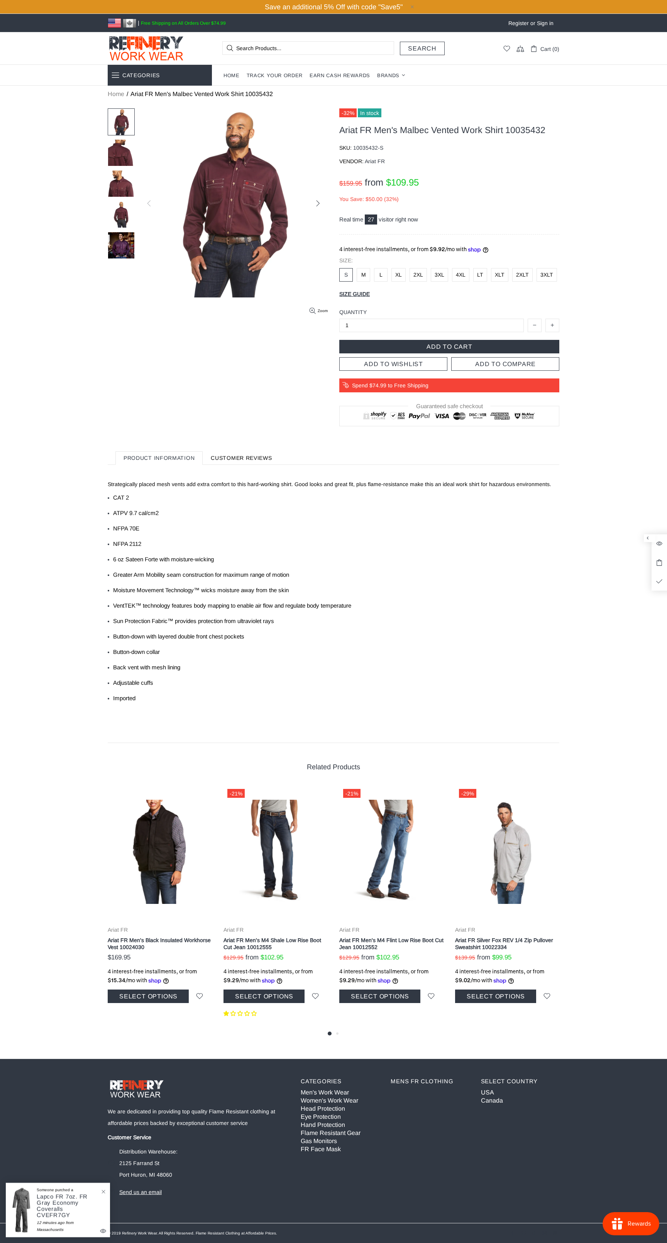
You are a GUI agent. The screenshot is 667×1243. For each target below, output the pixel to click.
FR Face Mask (321, 1149)
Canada (492, 1100)
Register (518, 23)
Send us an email (140, 1192)
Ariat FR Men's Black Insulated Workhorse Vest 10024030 (159, 943)
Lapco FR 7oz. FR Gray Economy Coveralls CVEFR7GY (62, 1206)
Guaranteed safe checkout (449, 406)
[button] (240, 1013)
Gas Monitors (319, 1141)
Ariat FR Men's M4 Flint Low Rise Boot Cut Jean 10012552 (391, 943)
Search (422, 48)
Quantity (353, 312)
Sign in (545, 23)
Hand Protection (323, 1124)
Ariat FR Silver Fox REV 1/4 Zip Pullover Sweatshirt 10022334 (504, 943)
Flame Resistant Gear (331, 1133)
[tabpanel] (160, 903)
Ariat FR (118, 930)
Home (116, 94)
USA (487, 1092)
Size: (346, 260)
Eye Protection (321, 1116)
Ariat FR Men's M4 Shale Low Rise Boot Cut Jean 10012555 (272, 943)
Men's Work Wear (325, 1092)
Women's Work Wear (329, 1100)
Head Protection (323, 1108)
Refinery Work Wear (146, 48)
